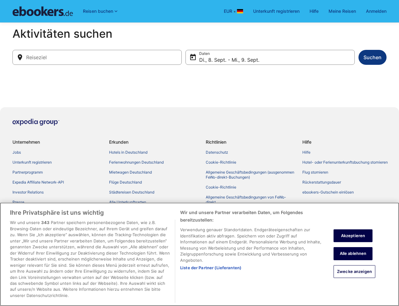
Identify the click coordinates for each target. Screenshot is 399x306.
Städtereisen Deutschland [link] (131, 192)
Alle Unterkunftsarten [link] (127, 202)
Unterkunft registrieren (276, 11)
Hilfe (314, 11)
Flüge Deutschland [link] (125, 182)
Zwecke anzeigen (354, 271)
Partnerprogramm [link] (27, 172)
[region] (199, 254)
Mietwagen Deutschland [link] (130, 172)
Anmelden (376, 11)
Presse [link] (18, 202)
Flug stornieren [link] (315, 172)
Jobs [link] (16, 152)
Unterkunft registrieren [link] (32, 162)
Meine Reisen (342, 11)
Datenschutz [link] (217, 152)
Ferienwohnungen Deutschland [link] (136, 162)
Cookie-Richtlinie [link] (221, 162)
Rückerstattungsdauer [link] (321, 182)
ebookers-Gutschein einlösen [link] (328, 192)
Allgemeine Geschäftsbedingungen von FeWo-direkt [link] (246, 199)
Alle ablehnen (353, 253)
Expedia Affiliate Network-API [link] (38, 182)
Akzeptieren (353, 235)
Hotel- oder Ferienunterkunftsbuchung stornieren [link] (345, 162)
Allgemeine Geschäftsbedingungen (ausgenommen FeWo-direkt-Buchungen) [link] (250, 174)
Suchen (372, 57)
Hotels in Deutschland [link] (128, 152)
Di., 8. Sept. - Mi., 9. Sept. (229, 60)
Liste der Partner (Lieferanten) (210, 267)
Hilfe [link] (306, 152)
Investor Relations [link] (28, 192)
